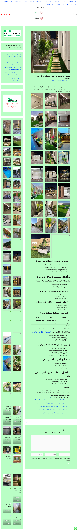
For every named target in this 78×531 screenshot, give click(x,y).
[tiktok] (4, 14)
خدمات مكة (25, 1)
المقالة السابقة (73, 422)
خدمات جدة (32, 1)
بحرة (69, 86)
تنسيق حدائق (44, 331)
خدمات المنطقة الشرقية (47, 1)
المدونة (48, 4)
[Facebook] (12, 14)
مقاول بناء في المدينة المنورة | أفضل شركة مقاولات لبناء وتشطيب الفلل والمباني (51, 409)
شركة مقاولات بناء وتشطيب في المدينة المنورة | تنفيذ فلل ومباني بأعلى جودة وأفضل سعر (49, 399)
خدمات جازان (38, 1)
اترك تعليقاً (68, 80)
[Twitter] (9, 14)
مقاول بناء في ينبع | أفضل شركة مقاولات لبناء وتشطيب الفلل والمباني (53, 406)
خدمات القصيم (56, 1)
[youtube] (1, 14)
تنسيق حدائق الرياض (72, 1)
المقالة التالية (28, 422)
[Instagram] (6, 14)
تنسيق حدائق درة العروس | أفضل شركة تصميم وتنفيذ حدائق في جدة (53, 412)
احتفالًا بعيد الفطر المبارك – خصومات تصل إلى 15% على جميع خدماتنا (64, 4)
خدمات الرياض (63, 1)
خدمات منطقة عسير (17, 1)
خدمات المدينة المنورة (8, 1)
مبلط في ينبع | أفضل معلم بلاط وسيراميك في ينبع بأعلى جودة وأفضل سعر (52, 403)
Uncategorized (61, 80)
